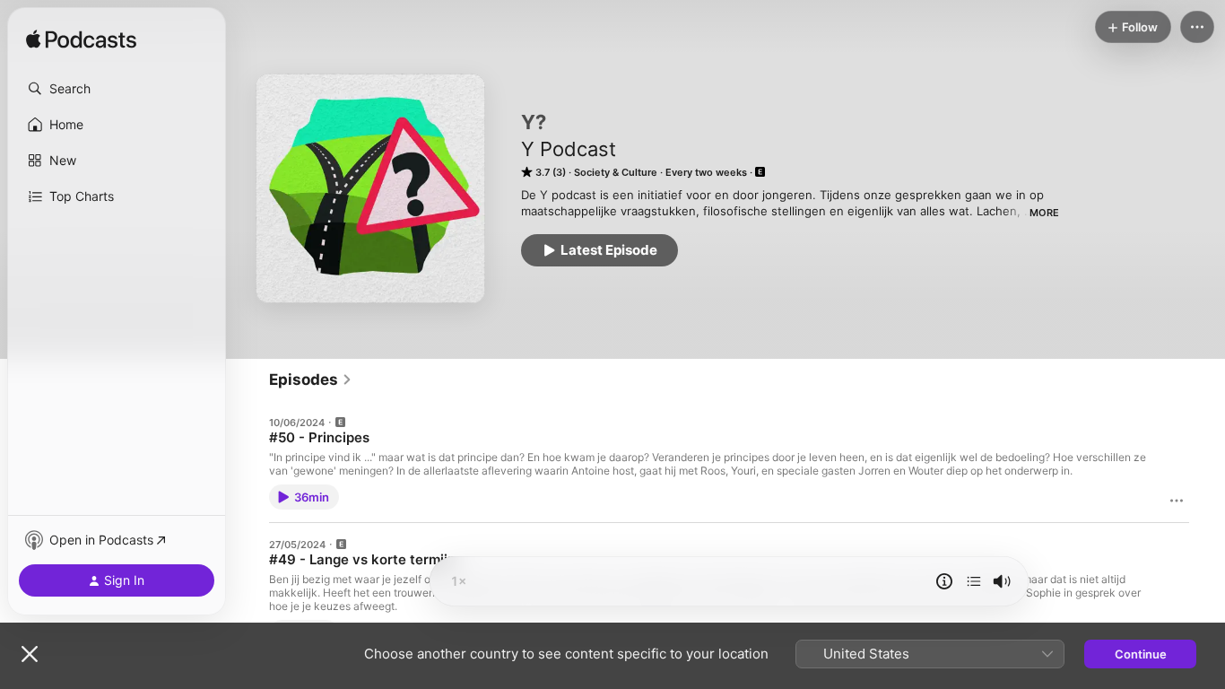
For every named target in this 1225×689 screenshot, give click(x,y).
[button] (116, 89)
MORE (1044, 212)
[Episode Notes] (944, 581)
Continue (1141, 654)
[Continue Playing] (974, 581)
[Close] (30, 654)
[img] (81, 40)
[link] (310, 379)
